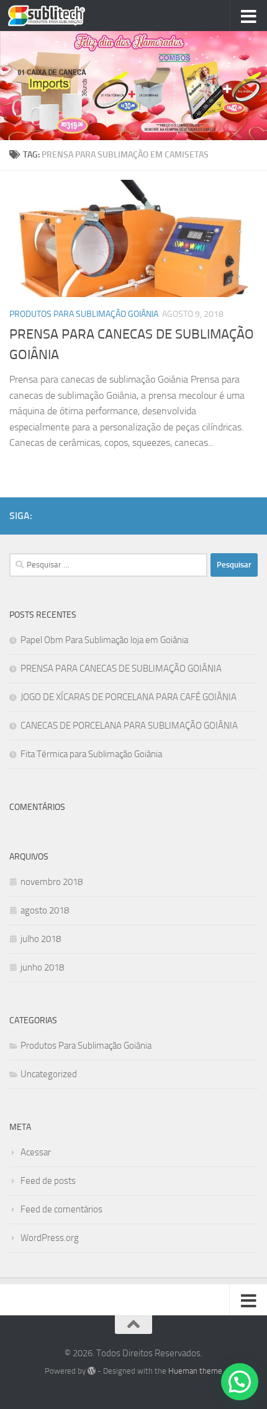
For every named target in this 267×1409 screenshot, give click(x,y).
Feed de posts (48, 1180)
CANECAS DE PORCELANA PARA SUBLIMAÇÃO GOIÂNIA (129, 725)
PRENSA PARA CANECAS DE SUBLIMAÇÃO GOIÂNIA (121, 668)
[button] (239, 1381)
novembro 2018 (51, 881)
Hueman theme (195, 1371)
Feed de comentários (61, 1209)
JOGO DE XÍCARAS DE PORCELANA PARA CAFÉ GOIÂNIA (128, 697)
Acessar (35, 1152)
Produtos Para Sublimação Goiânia (83, 314)
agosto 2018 (44, 910)
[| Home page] (59, 15)
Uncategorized (48, 1074)
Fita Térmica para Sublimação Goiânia (91, 754)
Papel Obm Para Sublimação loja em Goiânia (104, 640)
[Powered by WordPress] (92, 1371)
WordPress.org (49, 1237)
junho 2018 (42, 967)
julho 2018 (40, 939)
